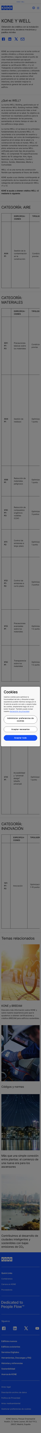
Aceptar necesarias (20, 729)
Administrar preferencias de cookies (20, 719)
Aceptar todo (20, 738)
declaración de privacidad (19, 711)
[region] (20, 716)
